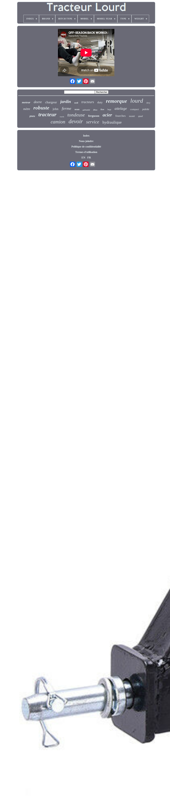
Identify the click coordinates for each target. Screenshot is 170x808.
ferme (66, 108)
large (109, 109)
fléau (95, 110)
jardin (65, 101)
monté (132, 116)
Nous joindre (86, 141)
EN (83, 157)
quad (140, 116)
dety (148, 102)
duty (100, 102)
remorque (116, 101)
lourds (62, 117)
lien (102, 109)
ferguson (93, 115)
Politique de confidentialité (86, 146)
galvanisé (86, 110)
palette (145, 109)
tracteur (47, 114)
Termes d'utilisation (86, 152)
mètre (26, 109)
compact (134, 109)
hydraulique (112, 122)
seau (77, 109)
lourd (136, 100)
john (55, 109)
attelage (121, 108)
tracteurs (87, 102)
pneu (32, 116)
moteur (26, 102)
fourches (120, 115)
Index (86, 135)
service (92, 121)
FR (89, 157)
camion (58, 121)
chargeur (51, 102)
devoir (76, 121)
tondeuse (76, 114)
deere (38, 102)
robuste (41, 108)
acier (107, 114)
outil (76, 103)
